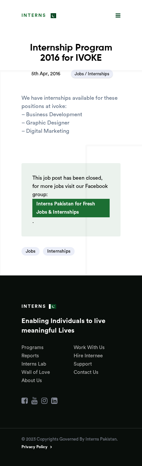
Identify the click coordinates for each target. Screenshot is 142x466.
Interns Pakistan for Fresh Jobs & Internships (65, 208)
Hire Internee (88, 355)
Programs (32, 347)
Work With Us (89, 347)
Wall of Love (35, 372)
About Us (31, 380)
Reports (30, 355)
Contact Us (86, 372)
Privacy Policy (34, 447)
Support (83, 364)
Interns (33, 15)
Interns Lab (33, 364)
